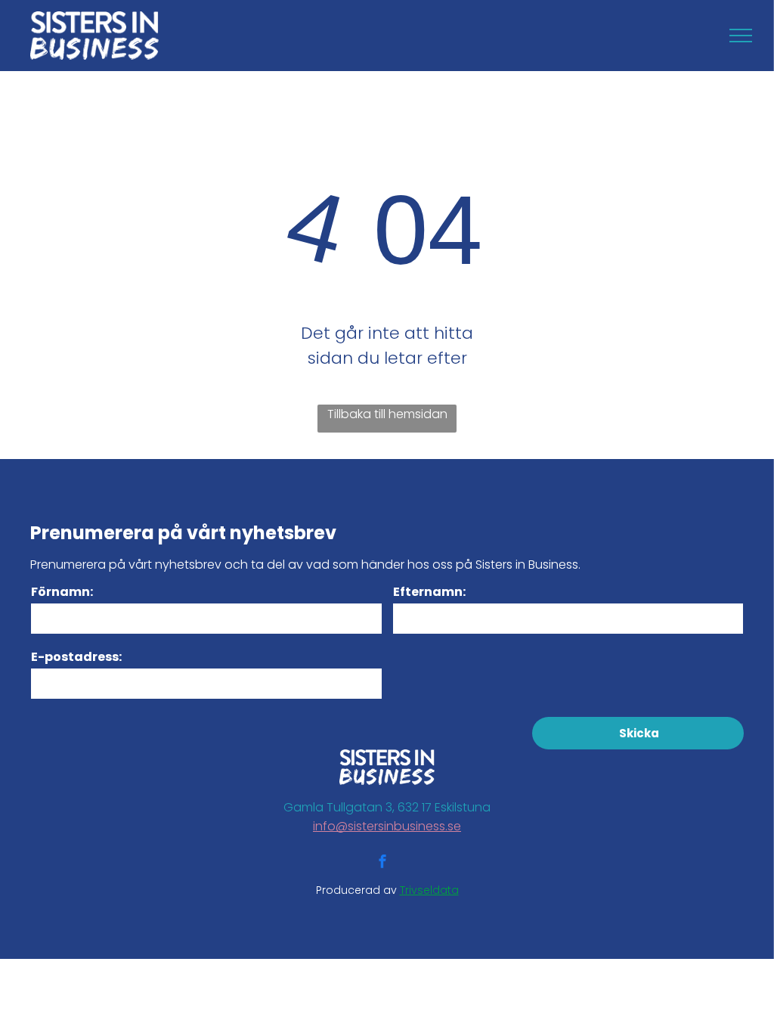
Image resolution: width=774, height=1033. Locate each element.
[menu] (740, 35)
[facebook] (382, 863)
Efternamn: (429, 591)
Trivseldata (429, 890)
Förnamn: (62, 591)
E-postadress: (76, 656)
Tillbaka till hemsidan (387, 414)
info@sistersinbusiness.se (387, 826)
